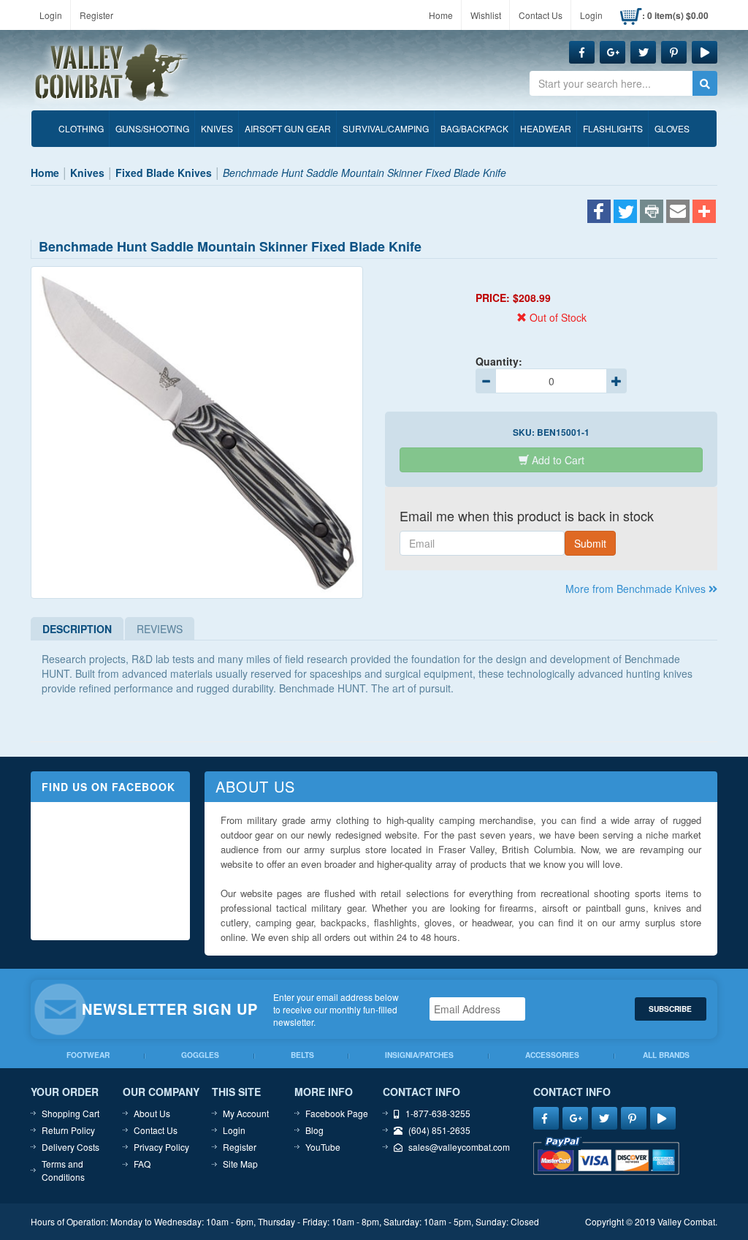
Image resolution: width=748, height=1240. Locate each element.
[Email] (678, 213)
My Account (246, 1113)
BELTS (302, 1055)
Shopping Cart (70, 1113)
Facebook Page (336, 1113)
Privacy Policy (161, 1147)
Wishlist (485, 15)
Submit (590, 543)
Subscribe (670, 1008)
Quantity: (499, 361)
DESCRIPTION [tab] (77, 628)
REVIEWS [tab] (160, 628)
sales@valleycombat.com (459, 1147)
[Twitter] (625, 213)
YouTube (322, 1147)
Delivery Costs (70, 1147)
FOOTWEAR (88, 1055)
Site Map (240, 1163)
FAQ (142, 1163)
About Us (152, 1113)
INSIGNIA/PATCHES (419, 1055)
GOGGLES (200, 1055)
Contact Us (540, 15)
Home (441, 15)
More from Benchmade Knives (637, 588)
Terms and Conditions (63, 1169)
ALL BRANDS (666, 1055)
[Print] (651, 213)
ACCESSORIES (552, 1055)
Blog (314, 1130)
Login (50, 15)
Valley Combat (112, 73)
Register (96, 15)
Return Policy (68, 1130)
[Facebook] (599, 213)
